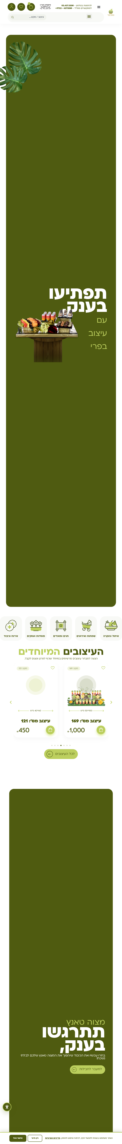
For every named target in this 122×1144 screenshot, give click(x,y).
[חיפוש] (12, 17)
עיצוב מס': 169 (86, 721)
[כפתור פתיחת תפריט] (98, 7)
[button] (89, 16)
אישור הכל (18, 1138)
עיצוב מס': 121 (35, 721)
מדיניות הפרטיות (52, 1138)
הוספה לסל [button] (101, 729)
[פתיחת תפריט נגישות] (7, 1107)
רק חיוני (34, 1138)
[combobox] (30, 17)
